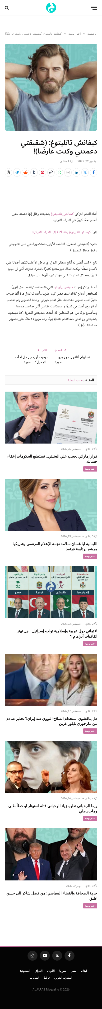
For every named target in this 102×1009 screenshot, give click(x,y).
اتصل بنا (34, 977)
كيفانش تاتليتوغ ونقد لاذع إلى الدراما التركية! (61, 232)
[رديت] (25, 172)
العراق (38, 970)
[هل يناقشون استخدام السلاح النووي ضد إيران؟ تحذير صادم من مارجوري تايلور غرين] (51, 680)
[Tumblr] (34, 172)
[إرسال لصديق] (68, 172)
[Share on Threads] (8, 172)
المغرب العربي (63, 977)
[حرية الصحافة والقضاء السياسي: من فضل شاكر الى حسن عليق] (51, 854)
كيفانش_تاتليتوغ (62, 214)
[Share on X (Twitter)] (85, 172)
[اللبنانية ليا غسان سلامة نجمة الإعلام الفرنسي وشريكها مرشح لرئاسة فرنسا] (51, 505)
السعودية (25, 970)
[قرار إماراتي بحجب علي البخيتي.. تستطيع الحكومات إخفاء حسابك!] (51, 418)
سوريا (62, 970)
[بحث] (7, 7)
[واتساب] (59, 172)
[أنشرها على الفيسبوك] (93, 172)
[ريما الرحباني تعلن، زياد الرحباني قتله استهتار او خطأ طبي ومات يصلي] (51, 767)
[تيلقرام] (17, 172)
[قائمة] (94, 7)
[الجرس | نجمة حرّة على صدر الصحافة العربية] (51, 7)
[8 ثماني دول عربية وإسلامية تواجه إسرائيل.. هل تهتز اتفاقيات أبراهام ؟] (51, 592)
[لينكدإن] (76, 172)
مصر (73, 970)
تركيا (47, 977)
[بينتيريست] (42, 172)
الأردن (51, 970)
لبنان (84, 970)
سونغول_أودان (63, 287)
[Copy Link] (51, 172)
